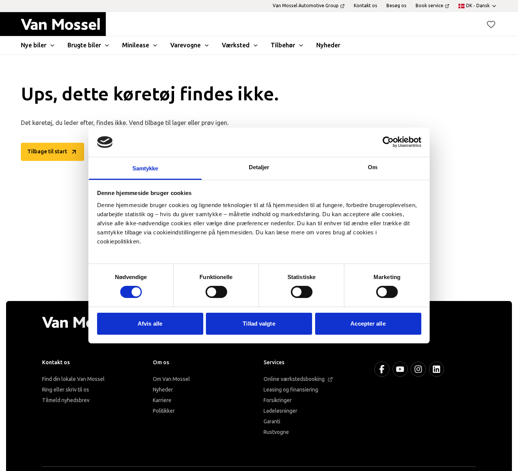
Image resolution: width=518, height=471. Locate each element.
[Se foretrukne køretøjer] (491, 24)
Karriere (162, 400)
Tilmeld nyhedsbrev (65, 400)
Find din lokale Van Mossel (73, 379)
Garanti (272, 421)
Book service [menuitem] (429, 5)
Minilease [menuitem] (135, 45)
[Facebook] (381, 369)
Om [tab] (372, 167)
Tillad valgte (259, 323)
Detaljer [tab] (259, 167)
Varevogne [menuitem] (185, 45)
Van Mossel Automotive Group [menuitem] (306, 5)
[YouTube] (400, 369)
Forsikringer (278, 400)
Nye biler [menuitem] (33, 45)
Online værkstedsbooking (294, 379)
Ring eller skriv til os (65, 390)
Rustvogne (276, 432)
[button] (491, 24)
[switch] (216, 292)
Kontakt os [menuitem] (365, 5)
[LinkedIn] (436, 369)
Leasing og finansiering (291, 390)
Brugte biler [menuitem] (84, 45)
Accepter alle (367, 323)
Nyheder (163, 390)
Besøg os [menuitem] (396, 5)
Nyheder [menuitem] (328, 45)
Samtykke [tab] (145, 168)
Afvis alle (150, 323)
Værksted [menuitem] (236, 45)
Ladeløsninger (280, 411)
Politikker (164, 411)
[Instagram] (418, 369)
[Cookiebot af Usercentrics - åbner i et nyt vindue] (388, 142)
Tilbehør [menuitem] (283, 45)
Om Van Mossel (171, 379)
